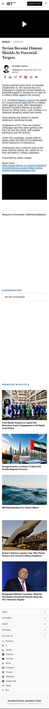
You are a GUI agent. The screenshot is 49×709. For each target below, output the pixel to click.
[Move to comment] (36, 77)
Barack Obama (27, 100)
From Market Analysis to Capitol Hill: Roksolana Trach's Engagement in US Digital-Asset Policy (23, 425)
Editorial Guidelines (36, 214)
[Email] (31, 77)
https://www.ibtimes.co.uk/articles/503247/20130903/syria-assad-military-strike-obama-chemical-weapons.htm (24, 168)
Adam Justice (21, 66)
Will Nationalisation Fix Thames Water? (20, 507)
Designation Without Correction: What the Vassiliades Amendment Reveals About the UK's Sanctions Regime (22, 597)
